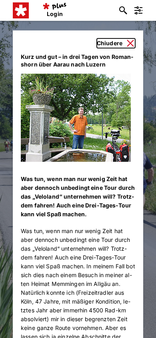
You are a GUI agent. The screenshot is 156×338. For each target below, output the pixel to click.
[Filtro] (138, 10)
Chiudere (109, 43)
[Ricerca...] (123, 10)
